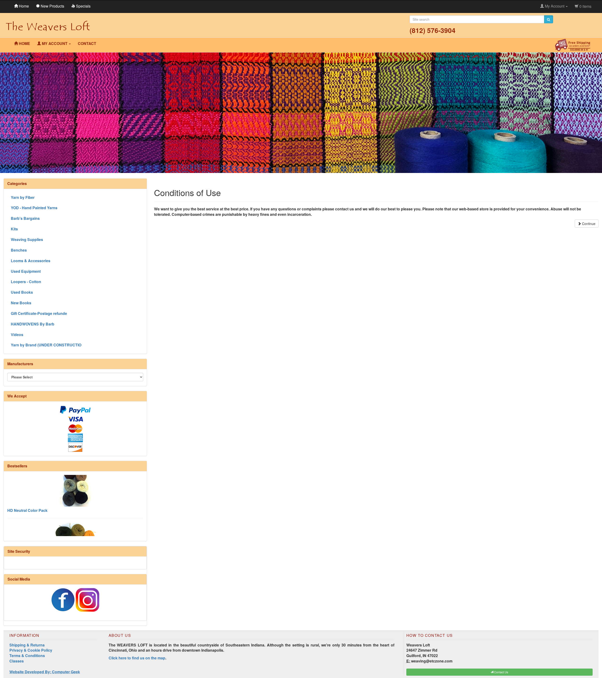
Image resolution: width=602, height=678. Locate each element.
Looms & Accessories (30, 260)
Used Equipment (26, 271)
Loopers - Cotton (26, 281)
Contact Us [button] (500, 672)
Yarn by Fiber (23, 197)
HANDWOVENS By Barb (32, 324)
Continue (588, 223)
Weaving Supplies (27, 239)
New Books (21, 302)
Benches (19, 250)
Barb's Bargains (25, 218)
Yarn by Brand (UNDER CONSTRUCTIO (46, 345)
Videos (17, 334)
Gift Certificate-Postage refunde (39, 313)
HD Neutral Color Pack (27, 491)
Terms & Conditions (27, 655)
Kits (14, 229)
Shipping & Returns (27, 645)
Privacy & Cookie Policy (30, 650)
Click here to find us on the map (137, 658)
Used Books (22, 292)
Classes (16, 661)
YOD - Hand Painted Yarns (34, 207)
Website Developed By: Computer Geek (44, 671)
